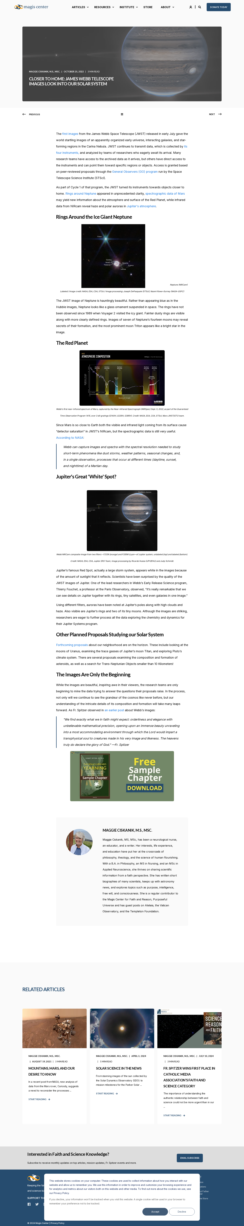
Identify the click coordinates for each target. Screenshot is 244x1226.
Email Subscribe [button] (189, 1158)
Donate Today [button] (218, 7)
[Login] (191, 6)
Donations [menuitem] (201, 1186)
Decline (182, 1211)
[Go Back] (122, 114)
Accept (155, 1211)
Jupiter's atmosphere (141, 206)
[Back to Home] (33, 7)
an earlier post (114, 710)
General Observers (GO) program (135, 171)
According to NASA (69, 437)
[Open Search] (200, 6)
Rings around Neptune (80, 193)
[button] (6, 1219)
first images (70, 134)
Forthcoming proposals (72, 645)
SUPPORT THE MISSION (42, 1197)
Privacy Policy (57, 1223)
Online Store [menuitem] (202, 1198)
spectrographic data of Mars (165, 193)
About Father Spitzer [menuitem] (202, 1192)
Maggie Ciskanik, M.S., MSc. (44, 71)
